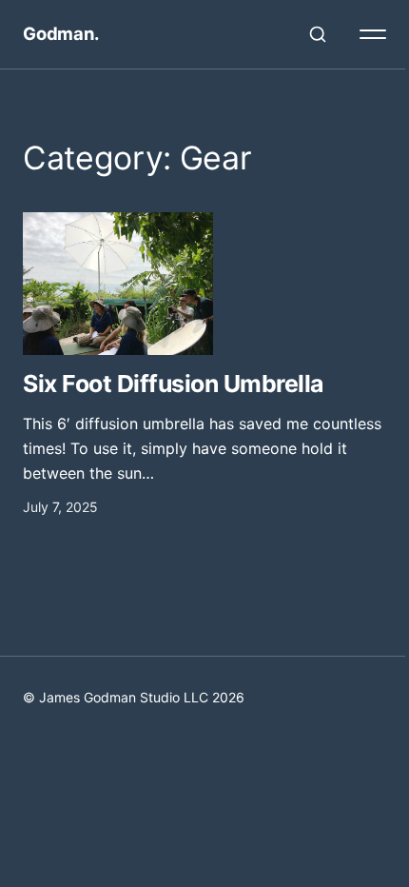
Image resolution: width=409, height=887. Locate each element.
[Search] (318, 34)
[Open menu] (373, 34)
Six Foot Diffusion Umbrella (173, 384)
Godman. (61, 33)
